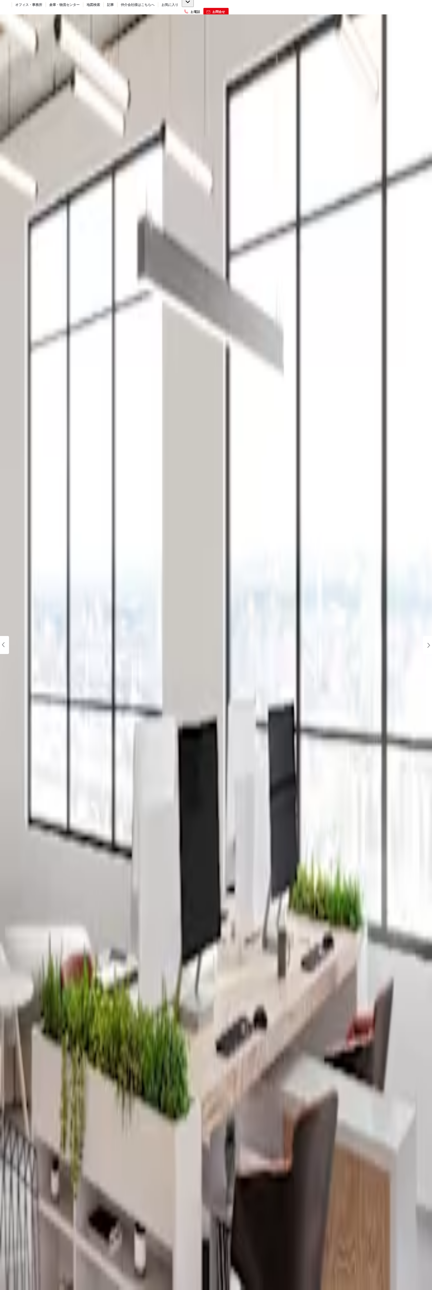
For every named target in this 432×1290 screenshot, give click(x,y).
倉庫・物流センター (64, 5)
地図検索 (93, 5)
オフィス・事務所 (28, 5)
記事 (110, 5)
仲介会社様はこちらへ (138, 5)
